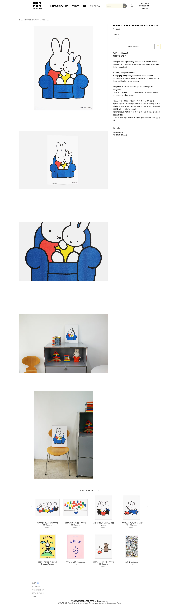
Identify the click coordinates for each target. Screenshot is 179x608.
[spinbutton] (119, 39)
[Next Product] (147, 507)
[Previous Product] (31, 507)
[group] (89, 512)
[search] (125, 6)
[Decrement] (115, 39)
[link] (132, 5)
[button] (63, 68)
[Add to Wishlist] (158, 46)
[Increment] (122, 39)
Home (21, 20)
